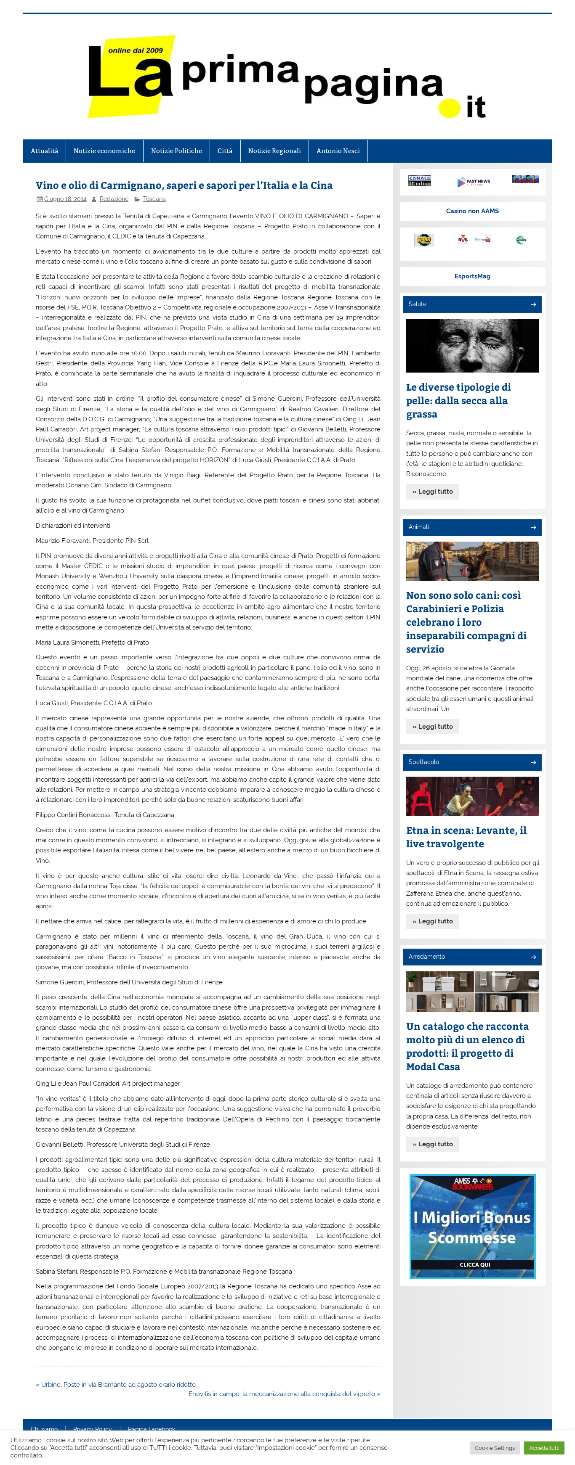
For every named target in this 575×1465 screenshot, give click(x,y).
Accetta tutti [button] (544, 1448)
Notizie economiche (104, 151)
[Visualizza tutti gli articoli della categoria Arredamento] (533, 957)
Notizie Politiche (176, 151)
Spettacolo (424, 762)
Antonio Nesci (338, 151)
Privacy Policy (92, 1430)
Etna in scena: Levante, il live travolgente (466, 836)
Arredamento (427, 956)
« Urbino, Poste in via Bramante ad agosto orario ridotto (116, 1384)
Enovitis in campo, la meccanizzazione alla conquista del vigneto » (285, 1394)
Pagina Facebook (151, 1430)
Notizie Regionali (274, 151)
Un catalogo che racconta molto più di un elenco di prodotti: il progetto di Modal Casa (467, 1046)
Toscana (154, 199)
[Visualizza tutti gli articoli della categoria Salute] (533, 305)
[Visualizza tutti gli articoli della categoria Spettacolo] (533, 763)
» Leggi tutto (433, 491)
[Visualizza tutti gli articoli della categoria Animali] (533, 528)
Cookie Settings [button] (495, 1448)
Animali (419, 527)
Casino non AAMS (472, 211)
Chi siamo (44, 1430)
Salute (417, 304)
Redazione (114, 199)
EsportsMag (473, 276)
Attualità (44, 151)
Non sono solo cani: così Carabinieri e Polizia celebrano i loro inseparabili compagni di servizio (466, 621)
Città (225, 151)
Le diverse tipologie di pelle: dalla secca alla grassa (458, 400)
